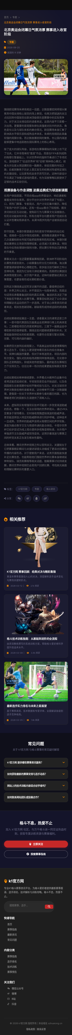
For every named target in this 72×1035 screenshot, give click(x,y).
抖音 (14, 1004)
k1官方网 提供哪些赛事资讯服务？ (25, 762)
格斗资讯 (50, 489)
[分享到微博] (27, 498)
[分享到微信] (19, 498)
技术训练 (12, 966)
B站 (14, 998)
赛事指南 (12, 929)
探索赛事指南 (38, 854)
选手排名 (12, 961)
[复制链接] (45, 498)
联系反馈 (41, 1029)
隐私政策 (30, 1029)
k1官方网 (23, 489)
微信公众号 (17, 988)
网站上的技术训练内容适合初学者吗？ (27, 785)
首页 (6, 17)
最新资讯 (12, 934)
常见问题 (12, 939)
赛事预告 (12, 971)
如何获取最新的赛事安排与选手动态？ (27, 774)
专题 (14, 17)
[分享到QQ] (36, 498)
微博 (14, 993)
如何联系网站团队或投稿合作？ (23, 797)
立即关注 (38, 844)
